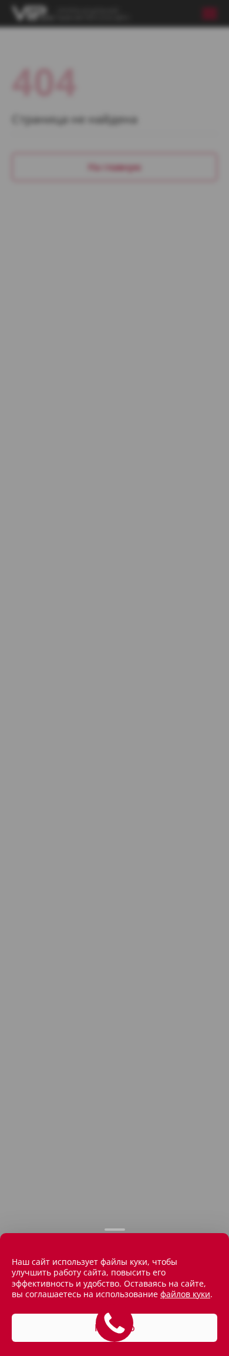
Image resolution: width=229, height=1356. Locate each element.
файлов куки (34, 1294)
